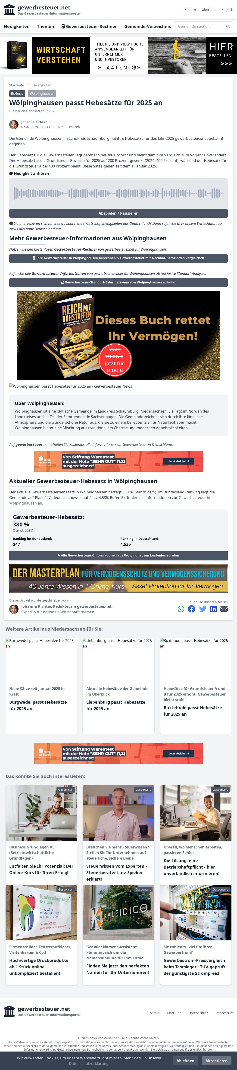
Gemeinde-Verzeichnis (147, 26)
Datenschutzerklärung (89, 1063)
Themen (45, 26)
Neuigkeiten (17, 26)
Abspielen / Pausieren (119, 213)
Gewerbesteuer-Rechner (91, 26)
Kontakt (190, 9)
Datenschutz (198, 1013)
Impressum (224, 1013)
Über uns (209, 9)
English (227, 9)
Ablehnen (185, 1060)
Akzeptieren (217, 1060)
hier (133, 497)
